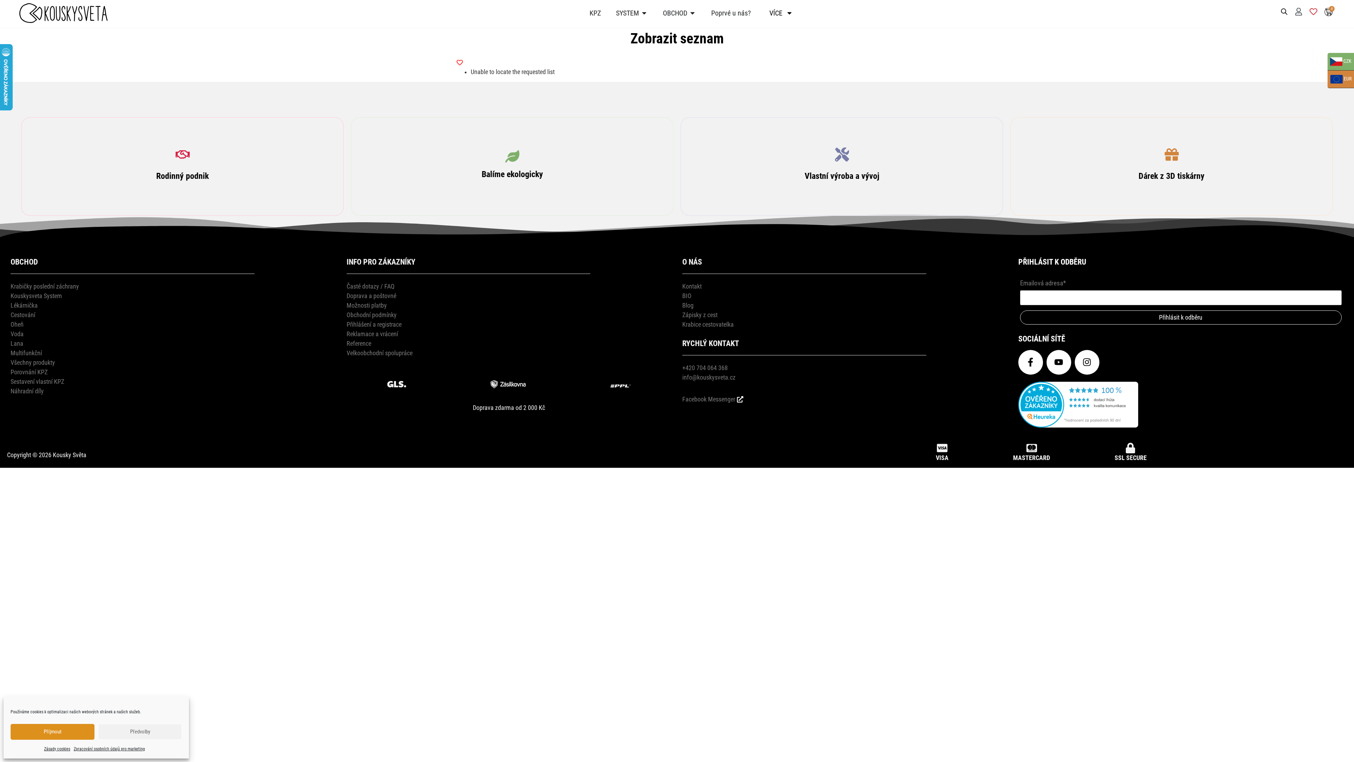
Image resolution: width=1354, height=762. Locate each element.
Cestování (23, 315)
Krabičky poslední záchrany (45, 286)
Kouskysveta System (36, 296)
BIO (686, 296)
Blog (688, 305)
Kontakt (692, 286)
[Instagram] (1087, 362)
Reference (359, 343)
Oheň (17, 324)
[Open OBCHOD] (692, 13)
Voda (17, 334)
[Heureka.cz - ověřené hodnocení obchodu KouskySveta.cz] (1078, 425)
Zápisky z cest (700, 315)
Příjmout (52, 731)
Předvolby (140, 731)
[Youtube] (1059, 362)
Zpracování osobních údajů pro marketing (109, 748)
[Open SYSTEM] (644, 13)
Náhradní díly (27, 391)
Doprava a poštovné (371, 296)
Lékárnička (24, 305)
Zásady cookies (57, 748)
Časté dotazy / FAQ (371, 286)
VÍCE (775, 13)
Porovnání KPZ (29, 372)
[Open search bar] (1284, 11)
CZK (1340, 62)
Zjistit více (182, 173)
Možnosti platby (367, 305)
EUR (1340, 79)
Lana (17, 343)
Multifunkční (26, 353)
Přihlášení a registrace (374, 324)
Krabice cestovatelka (708, 324)
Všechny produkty (33, 362)
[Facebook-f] (1030, 362)
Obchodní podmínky (372, 315)
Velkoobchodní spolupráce (380, 353)
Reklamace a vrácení (372, 334)
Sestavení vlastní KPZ (37, 381)
